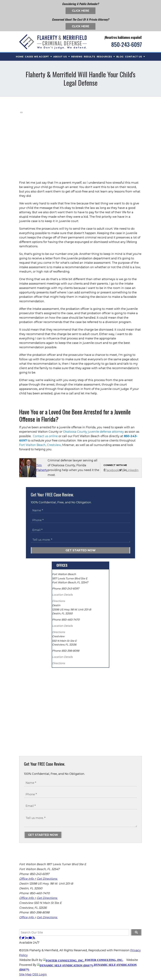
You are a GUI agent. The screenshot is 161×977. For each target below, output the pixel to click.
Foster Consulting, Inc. (103, 960)
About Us (60, 56)
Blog (120, 56)
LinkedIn (132, 470)
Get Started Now (81, 550)
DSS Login (39, 974)
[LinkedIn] (27, 938)
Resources (105, 56)
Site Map (25, 974)
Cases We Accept (37, 56)
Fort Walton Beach (32, 445)
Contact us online (45, 436)
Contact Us (134, 56)
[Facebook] (20, 938)
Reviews (77, 56)
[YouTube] (31, 938)
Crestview (54, 445)
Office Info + (27, 878)
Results (89, 56)
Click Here (80, 10)
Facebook (112, 470)
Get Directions (47, 878)
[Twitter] (23, 938)
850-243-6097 (126, 44)
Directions (58, 601)
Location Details (62, 594)
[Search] (136, 932)
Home (19, 56)
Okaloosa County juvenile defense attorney (93, 431)
